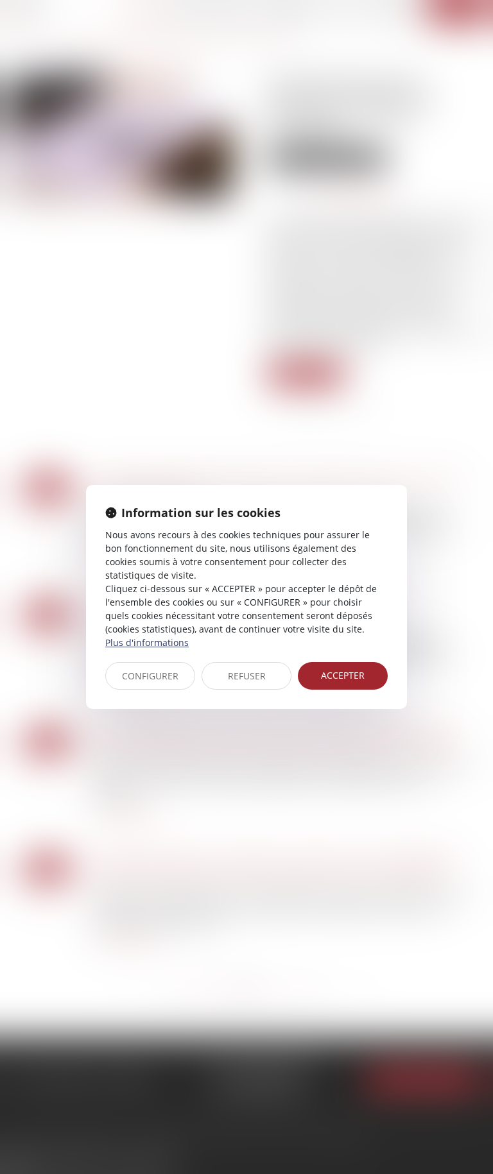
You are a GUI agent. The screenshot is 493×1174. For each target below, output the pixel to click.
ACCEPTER (343, 675)
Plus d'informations (147, 642)
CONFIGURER (150, 676)
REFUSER (247, 676)
